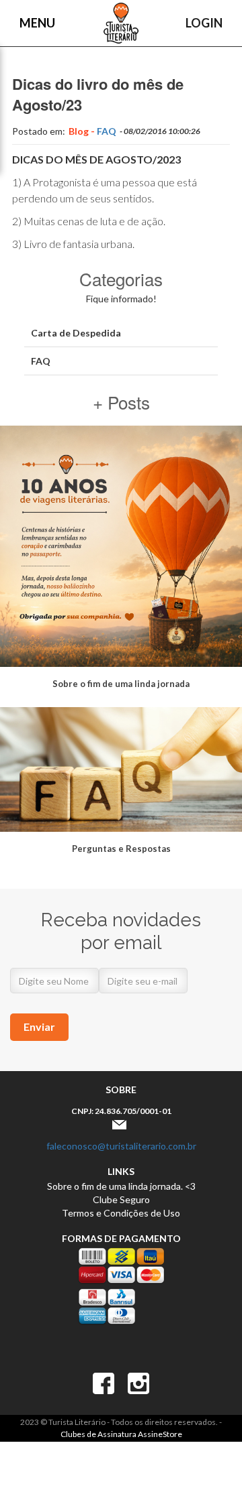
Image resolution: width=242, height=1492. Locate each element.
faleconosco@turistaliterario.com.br (121, 1146)
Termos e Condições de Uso (121, 1213)
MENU (37, 22)
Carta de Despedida (76, 332)
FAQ (106, 131)
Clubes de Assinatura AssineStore (121, 1434)
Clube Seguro (121, 1199)
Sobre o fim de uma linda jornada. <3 (121, 1186)
